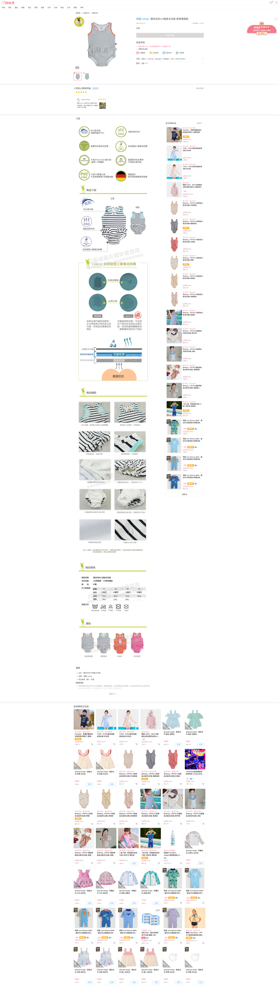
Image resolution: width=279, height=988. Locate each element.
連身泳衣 (95, 13)
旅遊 (42, 7)
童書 (75, 7)
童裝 (22, 7)
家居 (35, 7)
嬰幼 (16, 7)
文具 (68, 7)
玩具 (29, 7)
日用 (49, 7)
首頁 (9, 7)
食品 (62, 7)
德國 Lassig (142, 19)
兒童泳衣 (86, 13)
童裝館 (78, 13)
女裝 (55, 7)
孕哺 (81, 7)
